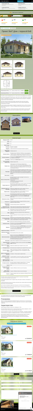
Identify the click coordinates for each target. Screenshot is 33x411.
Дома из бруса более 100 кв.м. (16, 323)
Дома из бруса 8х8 (10, 323)
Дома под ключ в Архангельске (17, 12)
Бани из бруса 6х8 (23, 323)
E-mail (2, 386)
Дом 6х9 (2, 351)
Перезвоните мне (20, 1)
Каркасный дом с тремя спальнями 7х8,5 (7, 367)
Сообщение (2, 389)
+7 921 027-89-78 (4, 1)
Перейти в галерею (16, 133)
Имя (1, 379)
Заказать (26, 90)
